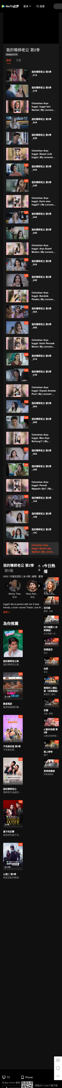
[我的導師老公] (13, 771)
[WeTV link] (10, 6)
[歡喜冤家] (13, 686)
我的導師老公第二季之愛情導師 (18, 661)
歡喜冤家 (7, 703)
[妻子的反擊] (13, 813)
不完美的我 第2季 (12, 746)
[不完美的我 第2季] (13, 728)
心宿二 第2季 (9, 874)
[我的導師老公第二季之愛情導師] (13, 643)
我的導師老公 (10, 788)
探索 (42, 6)
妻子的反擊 (8, 831)
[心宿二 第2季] (13, 856)
